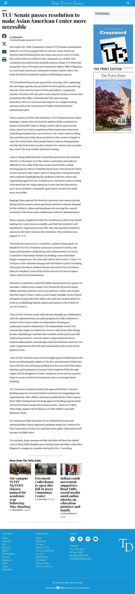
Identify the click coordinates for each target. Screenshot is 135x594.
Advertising (41, 557)
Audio (5, 563)
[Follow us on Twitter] (72, 538)
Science (6, 557)
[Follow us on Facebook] (80, 538)
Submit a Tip (42, 547)
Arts (4, 544)
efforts (25, 101)
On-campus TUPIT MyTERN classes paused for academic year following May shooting (20, 492)
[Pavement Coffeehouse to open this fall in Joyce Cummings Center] (46, 469)
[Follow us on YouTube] (96, 538)
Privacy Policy (43, 563)
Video (5, 566)
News (4, 11)
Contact (40, 544)
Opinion (6, 547)
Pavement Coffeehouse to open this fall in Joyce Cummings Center (44, 487)
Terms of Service (44, 566)
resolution (25, 50)
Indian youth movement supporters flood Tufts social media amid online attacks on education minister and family (70, 494)
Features (6, 541)
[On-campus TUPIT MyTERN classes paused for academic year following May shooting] (20, 469)
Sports (5, 550)
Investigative (8, 553)
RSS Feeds (41, 560)
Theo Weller (17, 510)
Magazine (7, 560)
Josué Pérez (42, 499)
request (14, 444)
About (39, 538)
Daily (39, 290)
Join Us (39, 553)
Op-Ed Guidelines (45, 550)
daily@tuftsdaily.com (80, 558)
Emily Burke (17, 37)
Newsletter (7, 569)
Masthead (41, 541)
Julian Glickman (69, 514)
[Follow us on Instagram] (88, 538)
